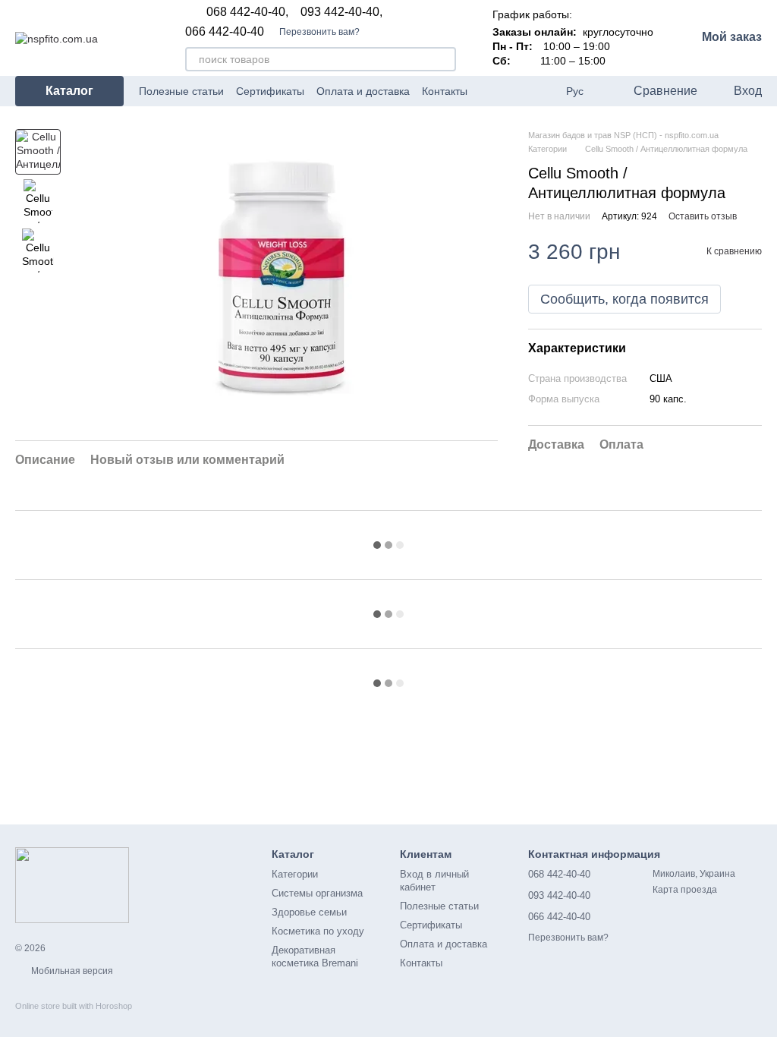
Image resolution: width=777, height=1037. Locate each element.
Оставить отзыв (702, 216)
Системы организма (317, 893)
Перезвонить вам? (319, 32)
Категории (295, 874)
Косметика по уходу (318, 931)
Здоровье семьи (309, 912)
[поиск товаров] (444, 59)
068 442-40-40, (247, 12)
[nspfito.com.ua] (72, 884)
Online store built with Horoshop (73, 1005)
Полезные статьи (181, 91)
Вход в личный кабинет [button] (434, 880)
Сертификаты (270, 91)
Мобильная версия (71, 971)
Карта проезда (685, 889)
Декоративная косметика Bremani (315, 956)
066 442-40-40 (224, 32)
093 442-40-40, (341, 12)
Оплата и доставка (363, 91)
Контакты (444, 91)
